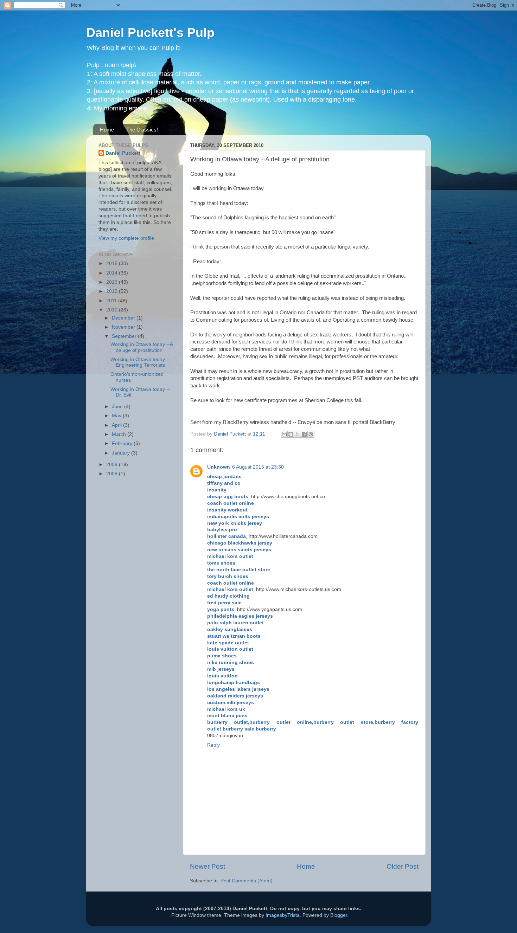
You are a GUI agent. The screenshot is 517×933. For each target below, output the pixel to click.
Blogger (338, 915)
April (117, 425)
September (125, 336)
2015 (112, 263)
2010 (112, 310)
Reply (213, 745)
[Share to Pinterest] (310, 434)
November (124, 327)
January (121, 453)
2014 (112, 273)
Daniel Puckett (123, 153)
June (118, 406)
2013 (112, 282)
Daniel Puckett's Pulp (150, 32)
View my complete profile (126, 238)
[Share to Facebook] (304, 434)
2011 (112, 300)
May (117, 415)
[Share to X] (297, 434)
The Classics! (142, 130)
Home (107, 130)
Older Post (403, 866)
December (124, 318)
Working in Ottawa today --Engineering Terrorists (140, 362)
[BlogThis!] (290, 434)
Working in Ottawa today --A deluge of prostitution (141, 347)
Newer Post (207, 866)
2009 (112, 464)
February (123, 443)
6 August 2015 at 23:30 (258, 467)
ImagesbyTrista (283, 915)
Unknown (218, 467)
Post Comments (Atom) (247, 880)
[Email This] (284, 434)
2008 (112, 473)
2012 (112, 291)
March (119, 434)
